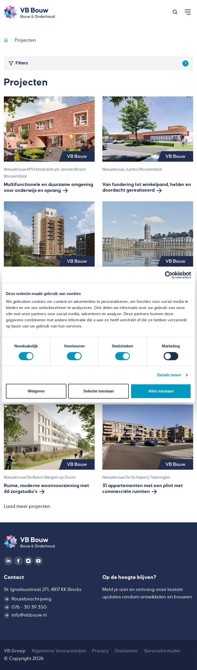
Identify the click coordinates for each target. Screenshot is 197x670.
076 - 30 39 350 (29, 607)
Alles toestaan (161, 391)
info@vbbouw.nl (29, 615)
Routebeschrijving (32, 598)
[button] (175, 12)
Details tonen (169, 375)
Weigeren (36, 391)
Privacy (100, 650)
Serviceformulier (162, 650)
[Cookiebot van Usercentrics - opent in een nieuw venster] (168, 275)
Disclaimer (126, 650)
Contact (14, 577)
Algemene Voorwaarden (59, 650)
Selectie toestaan (98, 391)
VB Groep (14, 650)
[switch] (74, 356)
